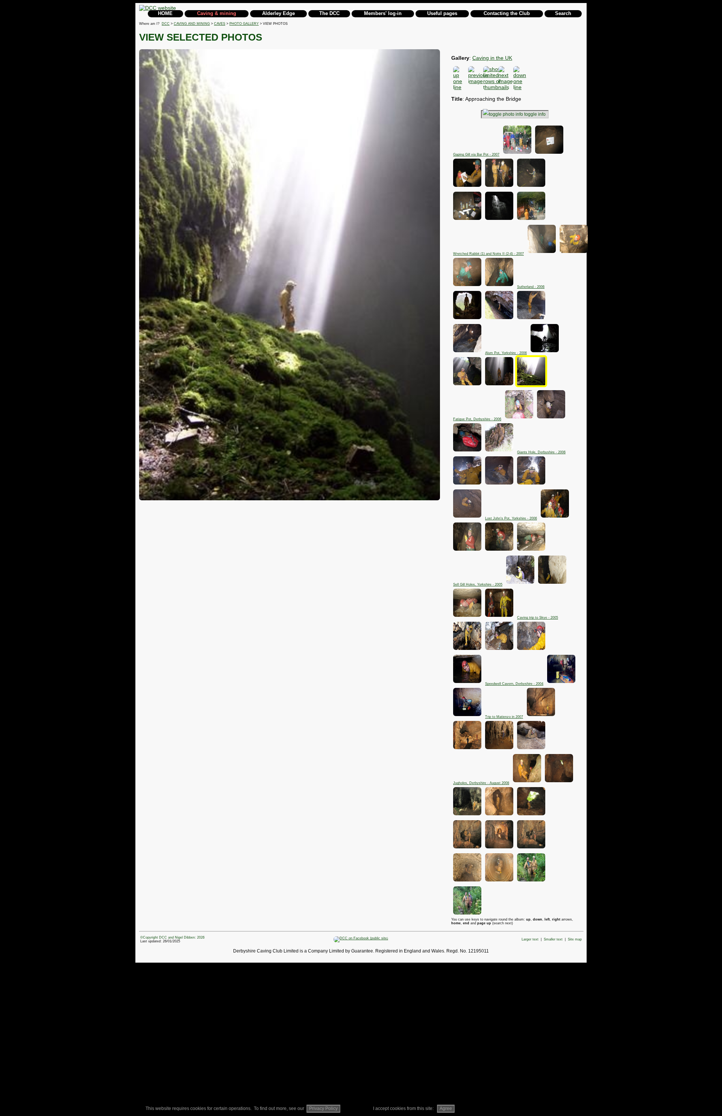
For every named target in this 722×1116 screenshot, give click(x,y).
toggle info (535, 114)
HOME (165, 13)
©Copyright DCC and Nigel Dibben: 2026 (172, 937)
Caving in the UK (492, 58)
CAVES (219, 24)
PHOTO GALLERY (244, 24)
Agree (446, 1108)
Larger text (530, 939)
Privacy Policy (323, 1108)
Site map (575, 939)
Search (563, 13)
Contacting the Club (507, 13)
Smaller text (553, 939)
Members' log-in (383, 13)
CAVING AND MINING (192, 24)
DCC (166, 24)
